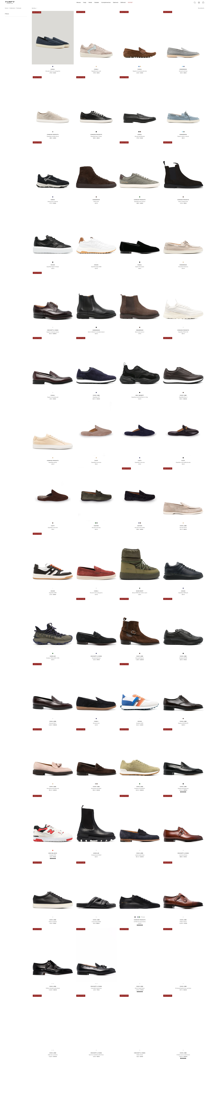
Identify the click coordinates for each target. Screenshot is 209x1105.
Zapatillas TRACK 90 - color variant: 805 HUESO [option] (183, 327)
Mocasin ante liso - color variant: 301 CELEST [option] (182, 66)
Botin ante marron (139, 332)
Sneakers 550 (53, 855)
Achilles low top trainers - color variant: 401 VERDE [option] (139, 917)
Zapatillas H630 (52, 592)
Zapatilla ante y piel (96, 71)
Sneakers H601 (139, 723)
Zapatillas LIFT (96, 397)
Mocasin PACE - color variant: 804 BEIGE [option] (183, 522)
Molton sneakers (53, 921)
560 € (183, 333)
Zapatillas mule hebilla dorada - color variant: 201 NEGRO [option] (183, 457)
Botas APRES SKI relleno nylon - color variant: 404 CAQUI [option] (139, 588)
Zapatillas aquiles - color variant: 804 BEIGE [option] (52, 457)
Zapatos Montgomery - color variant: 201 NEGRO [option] (183, 783)
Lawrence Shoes (183, 855)
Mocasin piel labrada (140, 136)
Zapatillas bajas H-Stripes (53, 266)
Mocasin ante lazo (96, 527)
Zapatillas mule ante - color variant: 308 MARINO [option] (139, 457)
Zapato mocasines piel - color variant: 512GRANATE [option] (52, 392)
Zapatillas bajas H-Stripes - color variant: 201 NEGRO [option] (52, 262)
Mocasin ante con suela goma (52, 71)
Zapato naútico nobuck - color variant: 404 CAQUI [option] (183, 131)
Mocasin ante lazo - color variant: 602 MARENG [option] (96, 522)
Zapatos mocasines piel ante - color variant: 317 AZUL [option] (138, 66)
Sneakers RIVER (183, 658)
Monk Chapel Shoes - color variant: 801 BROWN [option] (139, 983)
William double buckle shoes (53, 988)
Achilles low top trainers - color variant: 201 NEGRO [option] (135, 917)
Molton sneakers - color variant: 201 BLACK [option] (52, 917)
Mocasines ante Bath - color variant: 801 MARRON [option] (96, 783)
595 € (139, 268)
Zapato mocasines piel (52, 397)
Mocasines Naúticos (183, 266)
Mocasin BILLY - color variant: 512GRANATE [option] (52, 718)
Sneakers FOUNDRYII (139, 788)
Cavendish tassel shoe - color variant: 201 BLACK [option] (95, 983)
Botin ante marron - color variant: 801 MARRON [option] (139, 327)
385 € (183, 138)
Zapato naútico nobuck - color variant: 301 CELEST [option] (182, 131)
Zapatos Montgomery (183, 788)
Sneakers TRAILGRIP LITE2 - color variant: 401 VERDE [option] (52, 653)
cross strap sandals (96, 921)
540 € (139, 399)
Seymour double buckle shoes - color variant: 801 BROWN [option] (96, 1050)
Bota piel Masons (140, 658)
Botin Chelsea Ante (183, 201)
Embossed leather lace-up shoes (183, 988)
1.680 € (183, 725)
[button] (194, 2)
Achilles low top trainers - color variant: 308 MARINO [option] (137, 917)
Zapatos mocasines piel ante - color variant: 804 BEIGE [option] (140, 66)
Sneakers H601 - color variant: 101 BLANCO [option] (139, 718)
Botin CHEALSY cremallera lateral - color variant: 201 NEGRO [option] (96, 327)
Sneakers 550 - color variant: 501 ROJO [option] (52, 850)
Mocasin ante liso (183, 71)
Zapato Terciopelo (139, 266)
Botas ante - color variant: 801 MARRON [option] (96, 196)
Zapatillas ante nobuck (139, 201)
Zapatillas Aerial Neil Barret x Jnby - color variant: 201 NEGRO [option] (139, 392)
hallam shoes (140, 1054)
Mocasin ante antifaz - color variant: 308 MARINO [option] (138, 522)
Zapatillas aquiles (53, 462)
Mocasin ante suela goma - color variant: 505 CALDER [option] (96, 588)
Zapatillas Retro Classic (96, 136)
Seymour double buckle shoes (96, 1054)
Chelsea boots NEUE (96, 855)
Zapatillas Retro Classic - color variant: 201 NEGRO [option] (96, 131)
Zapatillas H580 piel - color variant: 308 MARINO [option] (183, 588)
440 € (139, 923)
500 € (52, 659)
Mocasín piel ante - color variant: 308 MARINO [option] (96, 653)
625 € (96, 856)
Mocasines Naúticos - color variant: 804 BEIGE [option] (183, 262)
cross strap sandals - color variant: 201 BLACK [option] (96, 917)
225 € (139, 594)
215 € (139, 464)
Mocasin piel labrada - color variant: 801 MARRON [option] (140, 131)
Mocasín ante (96, 723)
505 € (96, 333)
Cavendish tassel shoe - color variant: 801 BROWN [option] (96, 983)
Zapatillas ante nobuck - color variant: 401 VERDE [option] (139, 196)
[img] (183, 792)
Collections (12, 8)
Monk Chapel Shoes (140, 988)
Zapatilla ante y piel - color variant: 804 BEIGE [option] (96, 66)
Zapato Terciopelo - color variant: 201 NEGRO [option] (139, 262)
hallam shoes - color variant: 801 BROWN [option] (139, 1050)
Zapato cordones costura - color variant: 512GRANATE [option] (52, 327)
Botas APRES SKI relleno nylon (139, 592)
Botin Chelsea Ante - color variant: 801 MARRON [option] (183, 196)
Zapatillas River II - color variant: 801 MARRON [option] (183, 392)
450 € (96, 594)
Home (6, 8)
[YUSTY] (10, 2)
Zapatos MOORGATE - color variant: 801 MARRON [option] (183, 718)
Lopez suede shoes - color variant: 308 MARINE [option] (139, 850)
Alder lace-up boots (53, 1054)
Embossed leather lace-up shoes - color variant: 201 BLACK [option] (183, 983)
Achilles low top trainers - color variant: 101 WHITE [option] (136, 917)
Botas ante (96, 201)
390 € (183, 594)
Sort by (34, 8)
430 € (52, 464)
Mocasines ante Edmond (53, 788)
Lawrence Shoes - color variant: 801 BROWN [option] (183, 850)
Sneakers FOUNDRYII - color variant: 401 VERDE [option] (139, 783)
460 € (96, 203)
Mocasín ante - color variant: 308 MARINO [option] (96, 718)
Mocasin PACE (183, 527)
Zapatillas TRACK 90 (183, 332)
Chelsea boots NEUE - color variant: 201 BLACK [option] (96, 850)
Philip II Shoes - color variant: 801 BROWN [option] (183, 917)
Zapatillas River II (183, 397)
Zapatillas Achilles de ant (53, 136)
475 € (139, 333)
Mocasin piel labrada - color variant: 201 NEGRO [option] (138, 131)
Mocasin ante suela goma (96, 592)
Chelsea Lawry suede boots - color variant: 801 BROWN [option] (183, 1050)
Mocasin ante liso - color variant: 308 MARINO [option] (183, 66)
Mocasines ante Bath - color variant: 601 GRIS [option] (95, 783)
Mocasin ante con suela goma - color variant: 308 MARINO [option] (52, 66)
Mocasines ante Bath (96, 788)
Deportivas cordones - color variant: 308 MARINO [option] (52, 196)
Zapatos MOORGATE (183, 723)
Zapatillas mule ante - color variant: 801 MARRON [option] (52, 522)
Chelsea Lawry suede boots (183, 1054)
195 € (96, 464)
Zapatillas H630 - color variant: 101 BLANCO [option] (52, 588)
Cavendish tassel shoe (96, 988)
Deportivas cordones (53, 201)
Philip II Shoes (183, 921)
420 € (52, 268)
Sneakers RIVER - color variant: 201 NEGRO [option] (183, 653)
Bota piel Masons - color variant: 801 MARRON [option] (139, 653)
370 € (183, 268)
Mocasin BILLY (52, 723)
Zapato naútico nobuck (183, 136)
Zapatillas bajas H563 (96, 266)
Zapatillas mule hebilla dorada (183, 462)
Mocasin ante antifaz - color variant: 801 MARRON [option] (140, 522)
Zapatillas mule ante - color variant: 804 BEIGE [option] (96, 457)
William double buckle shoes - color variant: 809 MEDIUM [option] (53, 983)
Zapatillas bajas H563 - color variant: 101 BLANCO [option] (96, 262)
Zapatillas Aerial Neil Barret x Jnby (139, 397)
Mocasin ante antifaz (140, 527)
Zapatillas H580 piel (183, 592)
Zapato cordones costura (53, 332)
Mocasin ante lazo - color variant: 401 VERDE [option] (95, 522)
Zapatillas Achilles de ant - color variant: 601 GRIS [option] (52, 131)
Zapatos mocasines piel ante (140, 71)
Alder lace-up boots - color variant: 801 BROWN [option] (53, 1050)
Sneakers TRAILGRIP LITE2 (52, 658)
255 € (183, 464)
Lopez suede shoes (139, 855)
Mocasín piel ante (96, 658)
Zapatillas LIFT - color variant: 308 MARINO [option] (96, 392)
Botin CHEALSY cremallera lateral (96, 332)
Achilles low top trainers (140, 921)
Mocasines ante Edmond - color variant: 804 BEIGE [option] (52, 783)
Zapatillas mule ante (96, 462)
